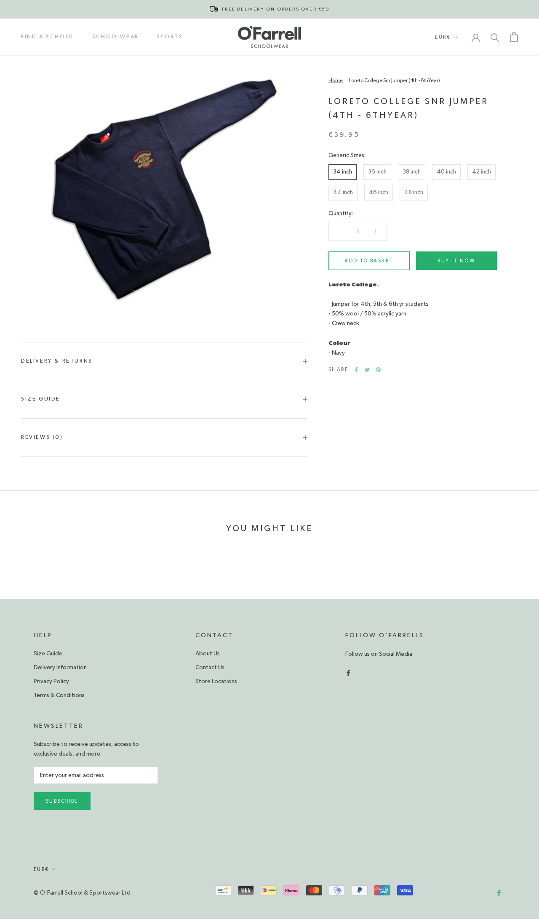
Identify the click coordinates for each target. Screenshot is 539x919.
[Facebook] (356, 369)
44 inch (343, 192)
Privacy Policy (51, 681)
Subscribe (62, 801)
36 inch (377, 172)
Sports (170, 37)
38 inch (412, 172)
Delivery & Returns (57, 361)
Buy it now (456, 260)
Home (335, 80)
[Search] (495, 36)
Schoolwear (115, 37)
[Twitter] (367, 369)
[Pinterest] (378, 369)
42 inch (481, 172)
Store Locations (216, 681)
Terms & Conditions (59, 695)
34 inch (342, 172)
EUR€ (443, 37)
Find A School (48, 37)
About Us (207, 654)
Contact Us (209, 668)
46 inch (378, 192)
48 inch (413, 192)
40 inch (446, 172)
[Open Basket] (514, 37)
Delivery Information (60, 668)
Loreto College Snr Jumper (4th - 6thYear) (394, 80)
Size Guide (40, 399)
